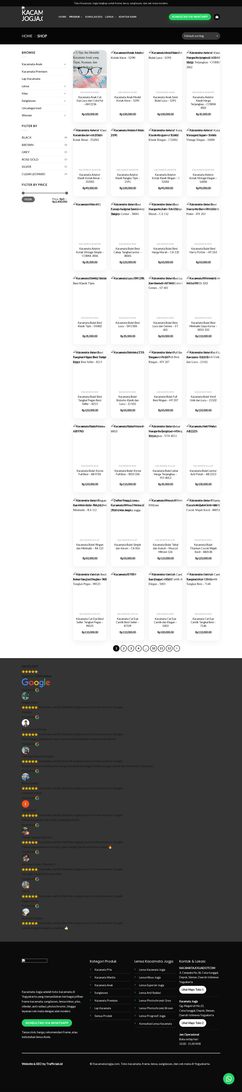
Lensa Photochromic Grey (155, 1000)
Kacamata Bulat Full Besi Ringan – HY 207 (165, 398)
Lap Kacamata (31, 78)
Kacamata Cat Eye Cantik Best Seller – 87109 (127, 622)
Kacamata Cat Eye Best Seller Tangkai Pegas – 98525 (90, 622)
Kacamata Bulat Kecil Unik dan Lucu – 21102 (203, 398)
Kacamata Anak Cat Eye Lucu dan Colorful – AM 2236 (90, 101)
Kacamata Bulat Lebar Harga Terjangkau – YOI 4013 (165, 474)
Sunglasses (93, 16)
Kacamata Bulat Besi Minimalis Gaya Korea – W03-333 (203, 326)
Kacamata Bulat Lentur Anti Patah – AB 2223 (203, 472)
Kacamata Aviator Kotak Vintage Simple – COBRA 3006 (90, 252)
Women (27, 115)
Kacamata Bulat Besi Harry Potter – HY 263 (203, 250)
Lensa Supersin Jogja (151, 985)
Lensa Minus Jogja (150, 977)
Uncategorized (31, 108)
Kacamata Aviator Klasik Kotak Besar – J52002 (90, 178)
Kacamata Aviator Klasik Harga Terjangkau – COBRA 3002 (203, 102)
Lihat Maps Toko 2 (193, 1023)
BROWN (28, 145)
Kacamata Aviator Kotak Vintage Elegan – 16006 (203, 178)
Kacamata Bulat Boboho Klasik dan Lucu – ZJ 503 (127, 400)
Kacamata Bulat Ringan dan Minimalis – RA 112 (89, 546)
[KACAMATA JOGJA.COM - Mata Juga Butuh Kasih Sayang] (37, 16)
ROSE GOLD (30, 159)
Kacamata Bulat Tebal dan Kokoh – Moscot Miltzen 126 (165, 548)
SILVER (26, 167)
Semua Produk (103, 1016)
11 (161, 648)
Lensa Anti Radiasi (150, 992)
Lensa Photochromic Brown (156, 1008)
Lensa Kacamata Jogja (152, 969)
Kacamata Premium (34, 71)
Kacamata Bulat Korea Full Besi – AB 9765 (90, 472)
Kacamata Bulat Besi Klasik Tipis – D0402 (90, 324)
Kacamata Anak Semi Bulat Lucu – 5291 (165, 99)
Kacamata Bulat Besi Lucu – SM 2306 (128, 324)
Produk (74, 16)
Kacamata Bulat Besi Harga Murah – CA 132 (165, 250)
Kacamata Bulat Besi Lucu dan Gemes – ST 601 (165, 326)
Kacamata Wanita (105, 977)
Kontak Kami (128, 16)
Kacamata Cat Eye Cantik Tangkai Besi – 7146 (203, 622)
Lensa (109, 16)
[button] (217, 17)
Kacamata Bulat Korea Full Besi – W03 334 (127, 472)
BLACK (27, 137)
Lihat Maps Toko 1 (193, 989)
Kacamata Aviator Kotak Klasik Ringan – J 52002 (165, 178)
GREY (25, 152)
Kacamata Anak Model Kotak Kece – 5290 (127, 99)
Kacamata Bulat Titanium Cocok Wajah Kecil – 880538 (203, 548)
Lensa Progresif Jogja (152, 1016)
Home (63, 16)
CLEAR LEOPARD (33, 174)
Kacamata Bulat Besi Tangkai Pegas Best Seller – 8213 (90, 400)
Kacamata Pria (103, 969)
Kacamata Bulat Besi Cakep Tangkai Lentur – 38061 (128, 252)
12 (169, 648)
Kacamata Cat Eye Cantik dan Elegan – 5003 (165, 622)
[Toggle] (65, 64)
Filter (28, 199)
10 (153, 648)
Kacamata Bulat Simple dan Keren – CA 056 (127, 546)
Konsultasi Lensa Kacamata (155, 1023)
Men (25, 93)
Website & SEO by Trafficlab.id (42, 1063)
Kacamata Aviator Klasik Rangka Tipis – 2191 (127, 178)
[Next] (177, 648)
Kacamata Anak (32, 64)
